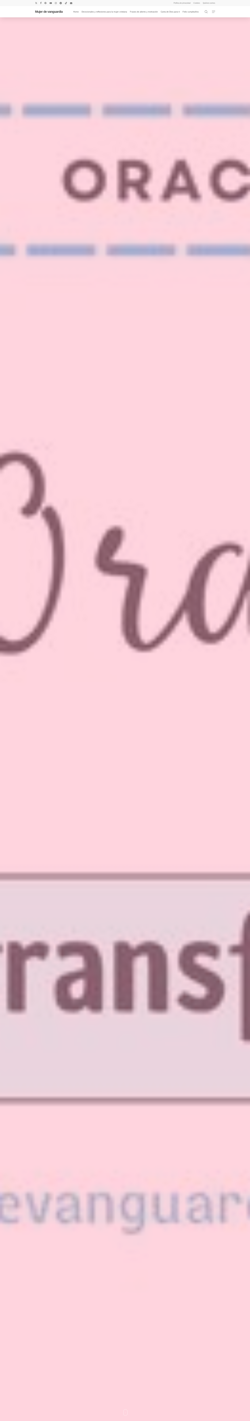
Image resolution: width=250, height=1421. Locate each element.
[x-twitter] (36, 3)
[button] (213, 11)
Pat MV (125, 775)
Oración (125, 758)
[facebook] (41, 3)
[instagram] (56, 3)
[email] (71, 3)
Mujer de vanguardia (49, 11)
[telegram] (61, 3)
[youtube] (51, 3)
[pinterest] (45, 3)
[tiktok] (66, 3)
